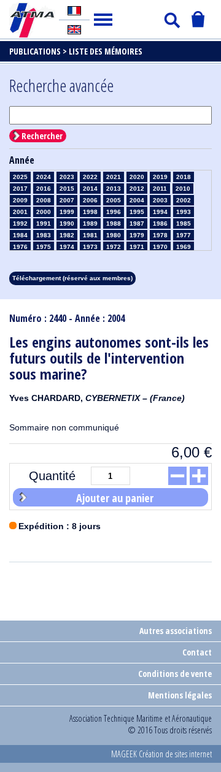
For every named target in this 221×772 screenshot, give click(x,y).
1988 (113, 223)
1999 (67, 211)
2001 (20, 211)
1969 (183, 246)
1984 (20, 235)
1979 (137, 235)
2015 (67, 188)
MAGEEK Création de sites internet (161, 754)
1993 (183, 211)
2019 (160, 177)
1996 (113, 211)
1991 (43, 223)
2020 (137, 177)
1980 (113, 235)
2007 (67, 200)
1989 (90, 223)
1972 (113, 246)
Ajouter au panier (114, 498)
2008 (43, 200)
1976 (20, 246)
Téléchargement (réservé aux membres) (72, 278)
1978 (160, 235)
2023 (67, 177)
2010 (183, 188)
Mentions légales (180, 695)
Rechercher (42, 136)
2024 (43, 177)
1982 (67, 235)
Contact (197, 652)
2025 (20, 177)
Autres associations (175, 630)
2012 (137, 188)
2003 (160, 200)
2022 (90, 177)
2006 (90, 200)
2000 (43, 211)
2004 (137, 200)
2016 (43, 188)
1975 (43, 246)
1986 (160, 223)
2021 (113, 177)
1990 (67, 223)
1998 (90, 211)
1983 (43, 235)
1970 (160, 246)
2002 (183, 200)
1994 (160, 211)
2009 (20, 200)
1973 (90, 246)
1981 (90, 235)
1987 (137, 223)
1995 (137, 211)
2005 (113, 200)
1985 (183, 223)
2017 (20, 188)
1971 (137, 246)
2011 (160, 188)
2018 (183, 177)
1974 (67, 246)
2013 (113, 188)
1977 (183, 235)
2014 (90, 188)
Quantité (52, 476)
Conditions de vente (175, 673)
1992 (20, 223)
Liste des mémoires (105, 51)
